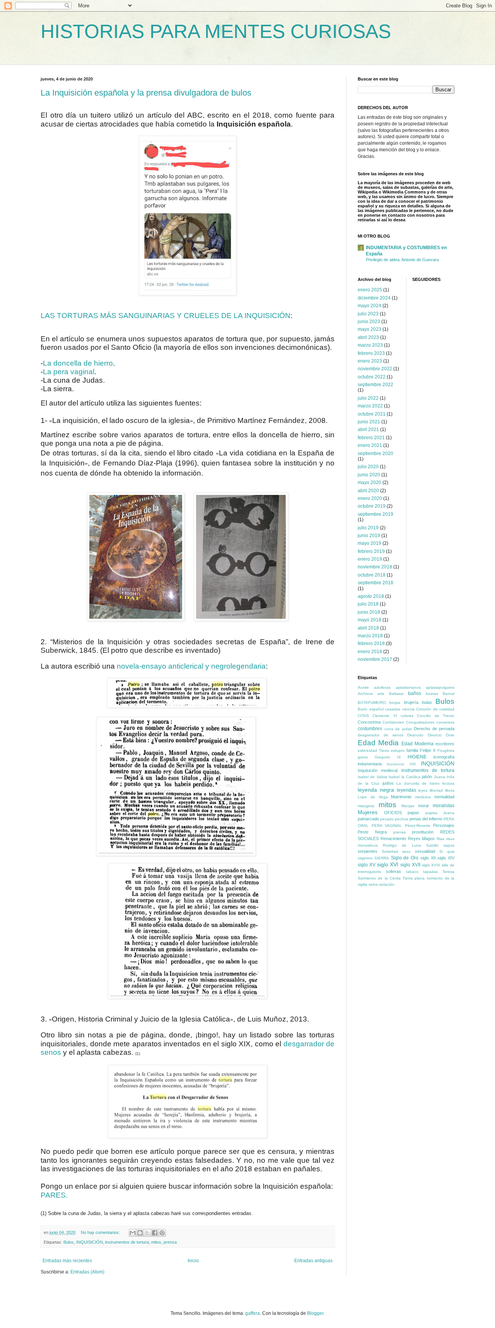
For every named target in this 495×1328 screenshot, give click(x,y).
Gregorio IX (388, 757)
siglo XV (367, 865)
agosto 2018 (371, 596)
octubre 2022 (372, 377)
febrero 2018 (371, 643)
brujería (411, 702)
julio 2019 (368, 528)
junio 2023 (369, 321)
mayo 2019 (369, 543)
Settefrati (390, 851)
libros (449, 790)
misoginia (366, 806)
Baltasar (396, 693)
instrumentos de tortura (127, 1242)
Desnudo (415, 735)
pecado (387, 819)
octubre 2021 (372, 414)
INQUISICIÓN (89, 1242)
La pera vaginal (68, 372)
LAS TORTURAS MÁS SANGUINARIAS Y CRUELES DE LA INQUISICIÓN (165, 315)
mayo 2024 (369, 305)
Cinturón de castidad (435, 709)
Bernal (448, 693)
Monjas (407, 806)
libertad (436, 790)
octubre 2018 (372, 575)
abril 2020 (368, 490)
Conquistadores (420, 722)
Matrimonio (401, 796)
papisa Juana (440, 813)
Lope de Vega (373, 797)
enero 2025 (370, 290)
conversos (445, 722)
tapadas (430, 871)
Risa (440, 839)
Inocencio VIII (401, 764)
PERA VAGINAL (387, 825)
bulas (427, 702)
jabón (427, 776)
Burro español (371, 709)
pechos (401, 819)
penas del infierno (426, 818)
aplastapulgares (440, 687)
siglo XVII (410, 865)
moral (423, 805)
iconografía (444, 757)
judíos (388, 783)
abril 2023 (368, 337)
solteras (393, 871)
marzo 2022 (370, 406)
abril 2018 (368, 628)
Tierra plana (414, 878)
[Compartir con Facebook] (155, 1233)
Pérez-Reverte (417, 825)
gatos (363, 757)
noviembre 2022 (375, 368)
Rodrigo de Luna (402, 845)
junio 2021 (369, 421)
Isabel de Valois (372, 777)
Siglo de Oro (405, 858)
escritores (444, 743)
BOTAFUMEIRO (372, 702)
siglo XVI (388, 864)
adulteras (382, 687)
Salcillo (432, 845)
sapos (449, 845)
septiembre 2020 (375, 453)
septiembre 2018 (375, 582)
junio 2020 (369, 474)
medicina (423, 797)
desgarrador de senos (380, 735)
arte (380, 693)
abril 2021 (368, 429)
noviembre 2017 (375, 659)
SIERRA (381, 858)
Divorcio (435, 735)
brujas (394, 702)
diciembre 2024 (374, 298)
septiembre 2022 (375, 384)
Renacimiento (393, 838)
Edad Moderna (417, 743)
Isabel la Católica (404, 777)
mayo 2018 (369, 620)
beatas (432, 693)
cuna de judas (398, 729)
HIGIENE (417, 757)
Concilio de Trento (435, 716)
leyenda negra (376, 790)
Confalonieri (393, 722)
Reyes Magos (421, 838)
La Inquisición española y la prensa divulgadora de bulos (146, 93)
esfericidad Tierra (373, 750)
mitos (156, 1242)
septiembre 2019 (375, 514)
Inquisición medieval (378, 770)
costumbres (370, 728)
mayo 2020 (369, 482)
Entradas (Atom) (87, 1272)
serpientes (367, 851)
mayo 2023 (369, 329)
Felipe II (427, 750)
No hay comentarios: (101, 1232)
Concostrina (369, 722)
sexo (406, 851)
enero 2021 (370, 445)
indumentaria (370, 764)
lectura (448, 783)
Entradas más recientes (67, 1260)
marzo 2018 (370, 635)
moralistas (443, 805)
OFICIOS (393, 812)
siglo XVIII (431, 865)
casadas (392, 709)
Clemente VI (384, 716)
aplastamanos (408, 687)
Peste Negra (372, 832)
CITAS (363, 716)
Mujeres (367, 812)
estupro (398, 750)
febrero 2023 (371, 353)
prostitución (423, 832)
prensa (170, 1242)
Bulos (68, 1242)
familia (412, 750)
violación (386, 884)
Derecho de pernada (434, 728)
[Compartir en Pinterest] (162, 1233)
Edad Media (378, 743)
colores (407, 716)
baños (414, 693)
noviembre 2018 (375, 567)
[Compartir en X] (147, 1233)
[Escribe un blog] (140, 1233)
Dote (450, 735)
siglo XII (428, 858)
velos (373, 884)
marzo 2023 (370, 345)
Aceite (363, 687)
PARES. (54, 1195)
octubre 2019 (372, 506)
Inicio (193, 1260)
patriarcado (368, 818)
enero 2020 (370, 498)
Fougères (445, 750)
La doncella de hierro (78, 363)
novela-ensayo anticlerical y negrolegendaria (191, 666)
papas (413, 812)
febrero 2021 (371, 437)
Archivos (365, 693)
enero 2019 (370, 559)
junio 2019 (369, 535)
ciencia (408, 709)
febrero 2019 (371, 551)
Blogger (315, 1313)
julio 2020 (368, 466)
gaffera (252, 1313)
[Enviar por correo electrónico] (133, 1233)
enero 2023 (370, 361)
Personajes (443, 825)
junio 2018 (369, 612)
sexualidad (425, 851)
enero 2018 (370, 651)
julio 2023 (368, 314)
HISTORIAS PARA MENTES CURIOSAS (216, 31)
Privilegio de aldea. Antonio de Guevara (402, 259)
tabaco (412, 871)
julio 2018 (368, 604)
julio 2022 (368, 398)
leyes (422, 790)
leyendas (406, 790)
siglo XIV (445, 858)
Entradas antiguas (313, 1260)
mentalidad (444, 796)
